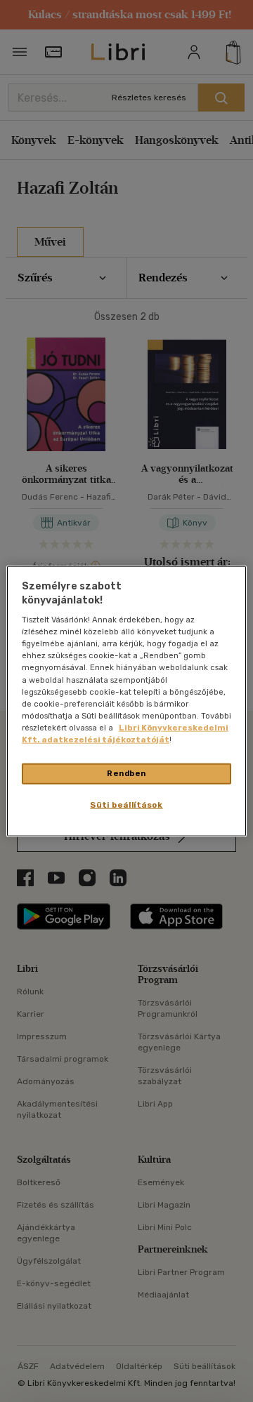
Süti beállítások (126, 804)
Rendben (126, 773)
